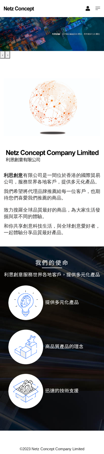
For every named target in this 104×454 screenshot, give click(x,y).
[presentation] (2, 55)
